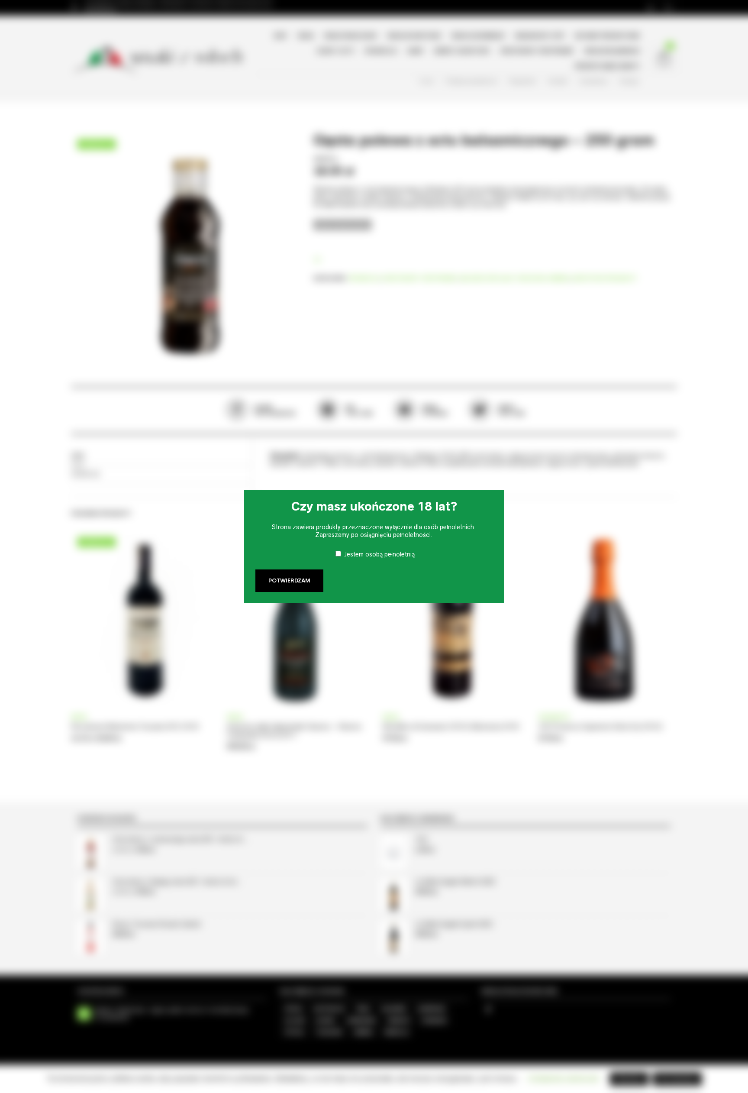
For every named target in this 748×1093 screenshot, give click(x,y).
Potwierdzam (289, 580)
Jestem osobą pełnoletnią (379, 554)
